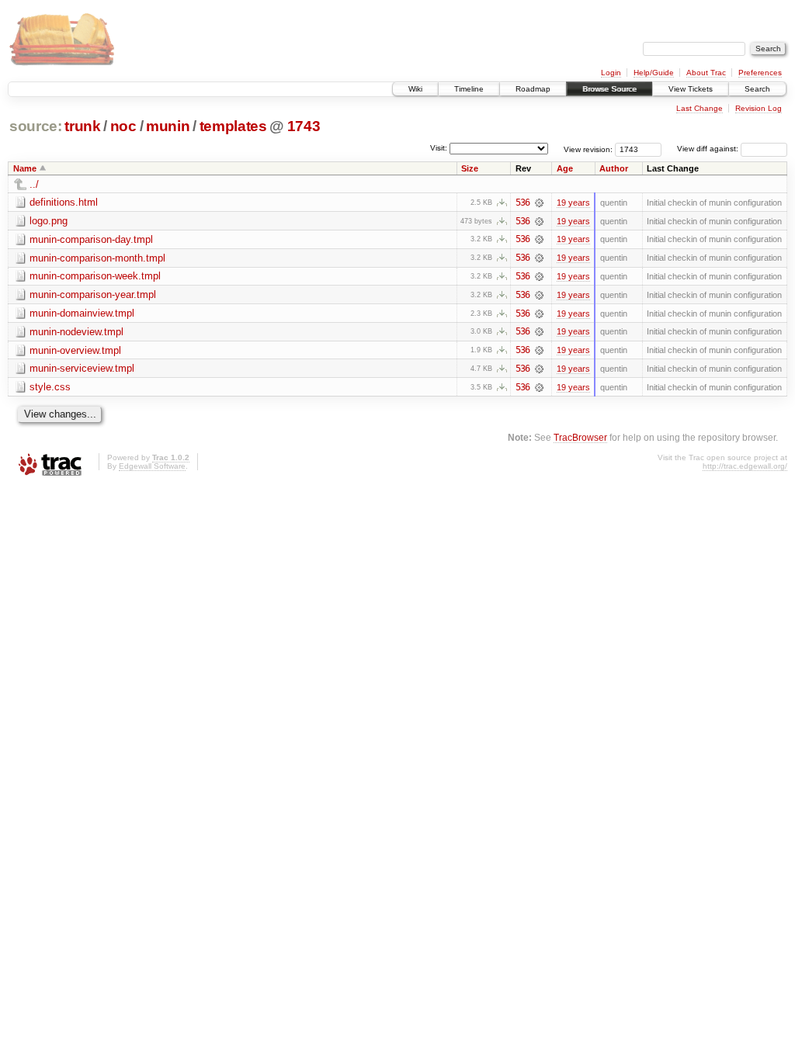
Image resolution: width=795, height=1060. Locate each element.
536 (522, 202)
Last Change (699, 108)
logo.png (49, 221)
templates (233, 126)
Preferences (760, 72)
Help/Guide (654, 72)
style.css (50, 387)
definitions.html (64, 202)
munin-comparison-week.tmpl (95, 276)
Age (565, 168)
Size (469, 168)
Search (757, 89)
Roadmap (533, 89)
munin (167, 126)
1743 (304, 126)
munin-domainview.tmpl (82, 313)
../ (34, 184)
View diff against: (709, 148)
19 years (573, 202)
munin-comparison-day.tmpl (91, 239)
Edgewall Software (152, 466)
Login (611, 72)
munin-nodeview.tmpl (76, 332)
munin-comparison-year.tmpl (93, 294)
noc (123, 126)
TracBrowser (580, 437)
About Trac (706, 72)
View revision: (588, 148)
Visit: (438, 148)
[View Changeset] (539, 202)
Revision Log (758, 108)
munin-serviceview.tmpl (82, 368)
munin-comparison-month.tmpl (97, 258)
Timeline (469, 89)
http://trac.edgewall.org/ (745, 466)
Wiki (415, 89)
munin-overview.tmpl (75, 350)
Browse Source (609, 89)
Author (613, 168)
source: (35, 126)
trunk (82, 126)
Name (24, 168)
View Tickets (690, 89)
